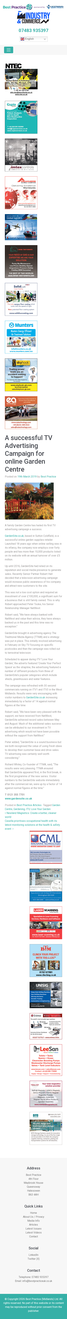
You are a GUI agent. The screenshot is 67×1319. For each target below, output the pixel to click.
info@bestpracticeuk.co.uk (37, 1281)
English (29, 39)
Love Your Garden (41, 809)
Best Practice (48, 476)
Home (33, 1212)
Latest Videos (34, 1232)
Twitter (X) (34, 1258)
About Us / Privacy (33, 1216)
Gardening (19, 809)
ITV (28, 809)
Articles (33, 1224)
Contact (33, 1236)
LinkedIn (33, 1254)
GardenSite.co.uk (14, 535)
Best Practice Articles (29, 805)
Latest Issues (33, 1228)
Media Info (33, 1220)
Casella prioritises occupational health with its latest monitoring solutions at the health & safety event (32, 824)
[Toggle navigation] (8, 50)
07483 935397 (40, 1277)
